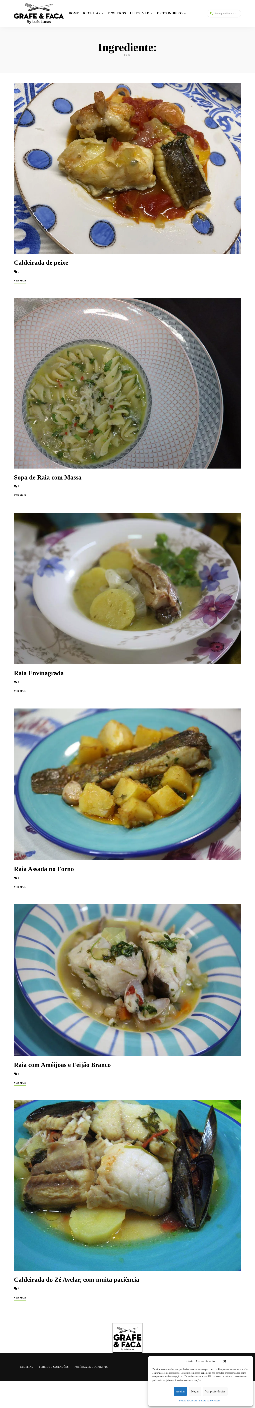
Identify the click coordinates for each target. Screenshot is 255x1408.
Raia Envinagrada (39, 673)
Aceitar (180, 1391)
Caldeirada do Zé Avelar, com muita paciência (76, 1279)
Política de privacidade (209, 1400)
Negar (195, 1391)
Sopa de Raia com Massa (47, 477)
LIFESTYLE (139, 13)
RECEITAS (91, 13)
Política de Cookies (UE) (92, 1366)
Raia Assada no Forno (44, 868)
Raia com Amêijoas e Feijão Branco (62, 1064)
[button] (225, 1361)
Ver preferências (215, 1391)
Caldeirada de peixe (41, 262)
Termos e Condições (54, 1366)
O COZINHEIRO (169, 13)
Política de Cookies (188, 1400)
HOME (74, 13)
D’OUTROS (117, 13)
